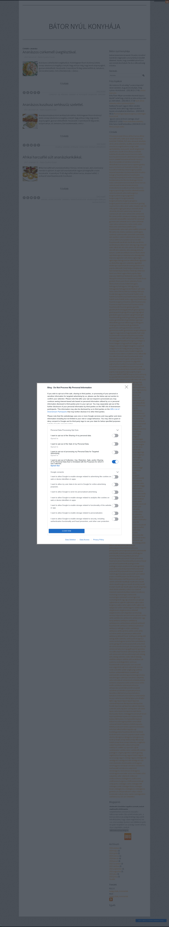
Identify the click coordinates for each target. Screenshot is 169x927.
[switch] (115, 435)
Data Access (84, 540)
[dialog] (84, 463)
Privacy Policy (98, 540)
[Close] (127, 387)
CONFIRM (66, 531)
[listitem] (84, 430)
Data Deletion (70, 540)
